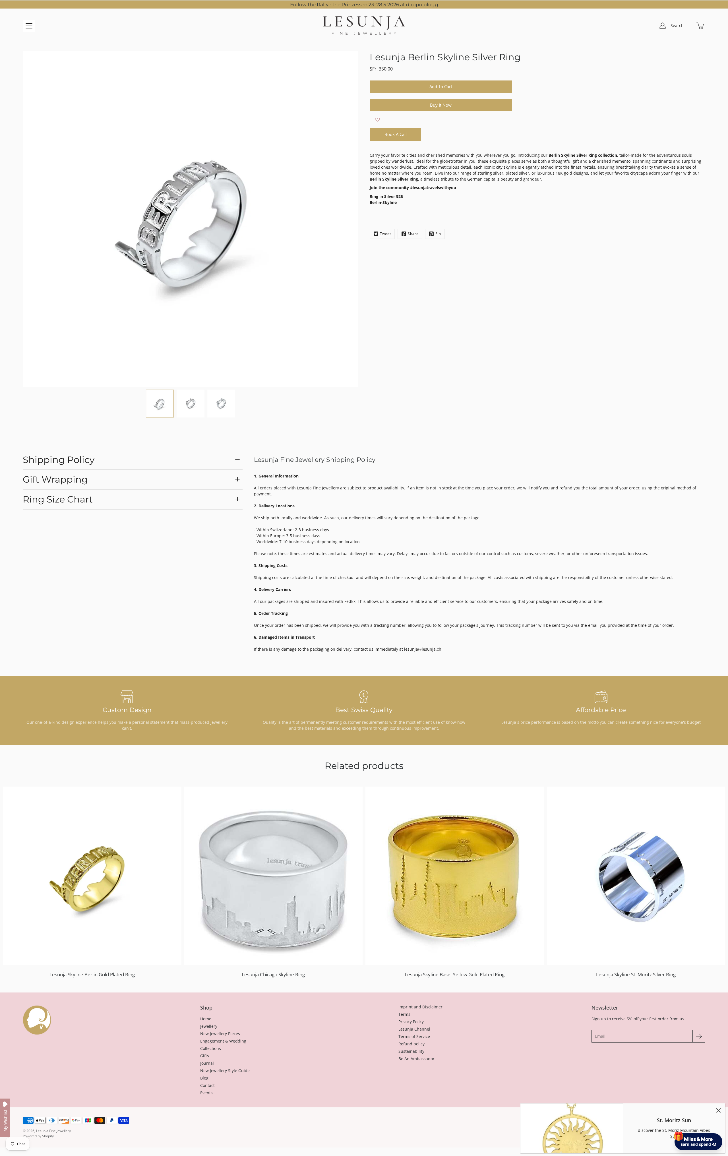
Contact (207, 1085)
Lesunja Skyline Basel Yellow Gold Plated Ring (454, 974)
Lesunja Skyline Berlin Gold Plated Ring (92, 974)
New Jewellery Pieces (220, 1033)
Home (205, 1018)
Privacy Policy (411, 1021)
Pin (438, 233)
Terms (404, 1014)
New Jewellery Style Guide (225, 1070)
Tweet (385, 233)
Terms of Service (414, 1036)
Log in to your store (671, 1103)
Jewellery (208, 1026)
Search (677, 25)
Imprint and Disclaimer (420, 1007)
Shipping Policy (58, 459)
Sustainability (411, 1051)
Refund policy (411, 1044)
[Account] (662, 25)
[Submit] (698, 1036)
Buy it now (441, 105)
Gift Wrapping (55, 479)
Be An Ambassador (416, 1058)
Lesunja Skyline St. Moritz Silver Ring (636, 974)
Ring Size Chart (58, 499)
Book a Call (395, 134)
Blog (204, 1078)
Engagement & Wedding (223, 1041)
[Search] (688, 25)
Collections (210, 1048)
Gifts (204, 1055)
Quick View (92, 875)
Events (206, 1092)
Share (413, 233)
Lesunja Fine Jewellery (53, 1130)
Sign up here (698, 1118)
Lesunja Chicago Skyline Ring (273, 974)
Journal (207, 1063)
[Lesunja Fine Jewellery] (364, 25)
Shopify (48, 1136)
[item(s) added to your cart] (700, 25)
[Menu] (29, 26)
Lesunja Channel (414, 1029)
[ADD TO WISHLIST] (377, 119)
